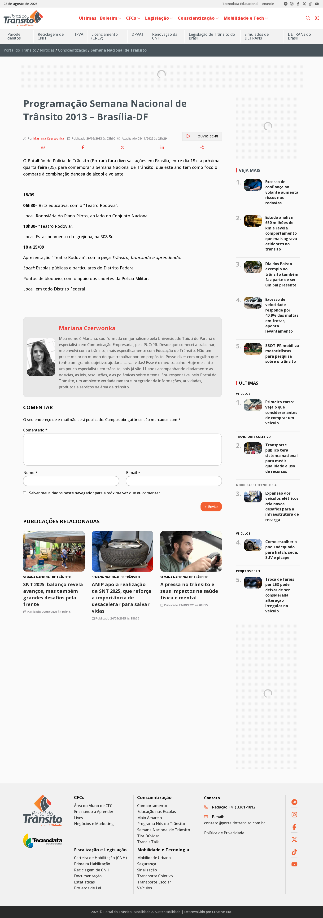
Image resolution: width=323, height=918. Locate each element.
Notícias (47, 50)
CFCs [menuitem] (131, 18)
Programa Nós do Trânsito (161, 823)
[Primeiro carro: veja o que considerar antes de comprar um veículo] (253, 405)
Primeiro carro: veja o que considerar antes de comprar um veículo (281, 412)
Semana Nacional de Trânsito (163, 830)
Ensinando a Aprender (93, 811)
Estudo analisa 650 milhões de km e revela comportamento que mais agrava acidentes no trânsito (281, 233)
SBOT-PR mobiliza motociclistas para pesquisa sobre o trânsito (282, 353)
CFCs (79, 797)
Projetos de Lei (87, 888)
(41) (242, 807)
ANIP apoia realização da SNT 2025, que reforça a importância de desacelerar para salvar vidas (121, 597)
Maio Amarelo (149, 818)
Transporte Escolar (154, 882)
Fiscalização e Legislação (100, 850)
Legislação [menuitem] (157, 18)
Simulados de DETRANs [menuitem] (256, 36)
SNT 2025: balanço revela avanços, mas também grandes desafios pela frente (53, 594)
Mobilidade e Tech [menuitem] (244, 18)
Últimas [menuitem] (87, 18)
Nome (30, 472)
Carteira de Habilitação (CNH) (100, 858)
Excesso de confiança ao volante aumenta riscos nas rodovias (281, 192)
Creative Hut (221, 911)
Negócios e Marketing (94, 823)
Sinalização (147, 870)
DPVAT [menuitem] (137, 34)
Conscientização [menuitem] (196, 18)
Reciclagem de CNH (91, 870)
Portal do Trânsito (20, 50)
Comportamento (152, 806)
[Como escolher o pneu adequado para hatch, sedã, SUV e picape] (253, 545)
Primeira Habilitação (92, 864)
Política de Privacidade (224, 832)
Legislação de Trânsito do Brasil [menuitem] (212, 36)
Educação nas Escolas (156, 811)
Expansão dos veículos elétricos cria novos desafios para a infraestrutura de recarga (282, 506)
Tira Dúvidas (148, 836)
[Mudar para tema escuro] (316, 18)
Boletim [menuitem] (108, 18)
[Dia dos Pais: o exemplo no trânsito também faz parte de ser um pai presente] (253, 267)
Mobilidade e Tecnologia (163, 850)
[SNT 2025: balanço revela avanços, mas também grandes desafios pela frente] (54, 551)
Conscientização (72, 50)
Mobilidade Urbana (154, 858)
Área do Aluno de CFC (93, 806)
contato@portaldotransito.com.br (234, 823)
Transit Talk (148, 842)
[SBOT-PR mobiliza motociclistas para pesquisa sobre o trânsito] (253, 349)
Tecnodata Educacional (240, 3)
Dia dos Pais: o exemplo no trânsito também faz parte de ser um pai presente (281, 274)
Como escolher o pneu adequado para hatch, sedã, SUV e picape (281, 549)
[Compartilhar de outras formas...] (202, 147)
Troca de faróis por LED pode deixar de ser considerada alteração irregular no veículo (279, 595)
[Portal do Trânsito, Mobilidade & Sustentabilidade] (42, 810)
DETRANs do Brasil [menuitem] (299, 36)
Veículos (144, 888)
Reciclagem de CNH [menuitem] (51, 36)
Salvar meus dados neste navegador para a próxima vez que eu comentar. (95, 493)
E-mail (133, 472)
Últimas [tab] (248, 383)
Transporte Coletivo (155, 876)
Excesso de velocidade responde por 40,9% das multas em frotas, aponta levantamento (281, 315)
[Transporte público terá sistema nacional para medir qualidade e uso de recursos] (253, 448)
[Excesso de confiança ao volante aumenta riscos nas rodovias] (253, 185)
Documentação (88, 876)
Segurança (146, 864)
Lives (78, 818)
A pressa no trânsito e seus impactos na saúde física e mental (189, 591)
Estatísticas (84, 882)
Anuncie (268, 3)
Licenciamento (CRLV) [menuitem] (104, 36)
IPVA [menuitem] (79, 34)
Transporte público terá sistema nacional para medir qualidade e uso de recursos (281, 458)
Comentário (35, 430)
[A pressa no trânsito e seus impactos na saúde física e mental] (191, 551)
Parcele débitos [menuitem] (14, 36)
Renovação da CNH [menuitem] (164, 36)
